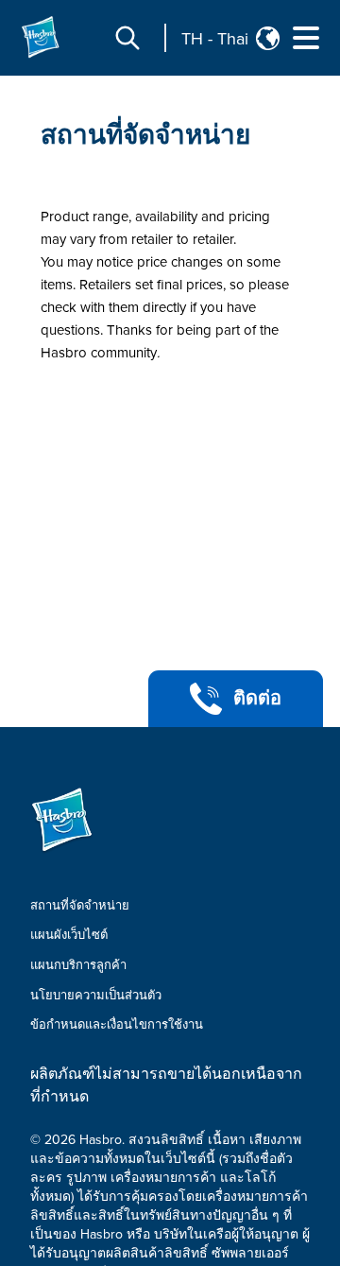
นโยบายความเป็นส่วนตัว (96, 995)
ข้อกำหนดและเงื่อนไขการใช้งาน (116, 1024)
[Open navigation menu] (306, 38)
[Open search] (127, 38)
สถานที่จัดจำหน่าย (145, 135)
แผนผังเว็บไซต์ (69, 935)
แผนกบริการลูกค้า (78, 965)
